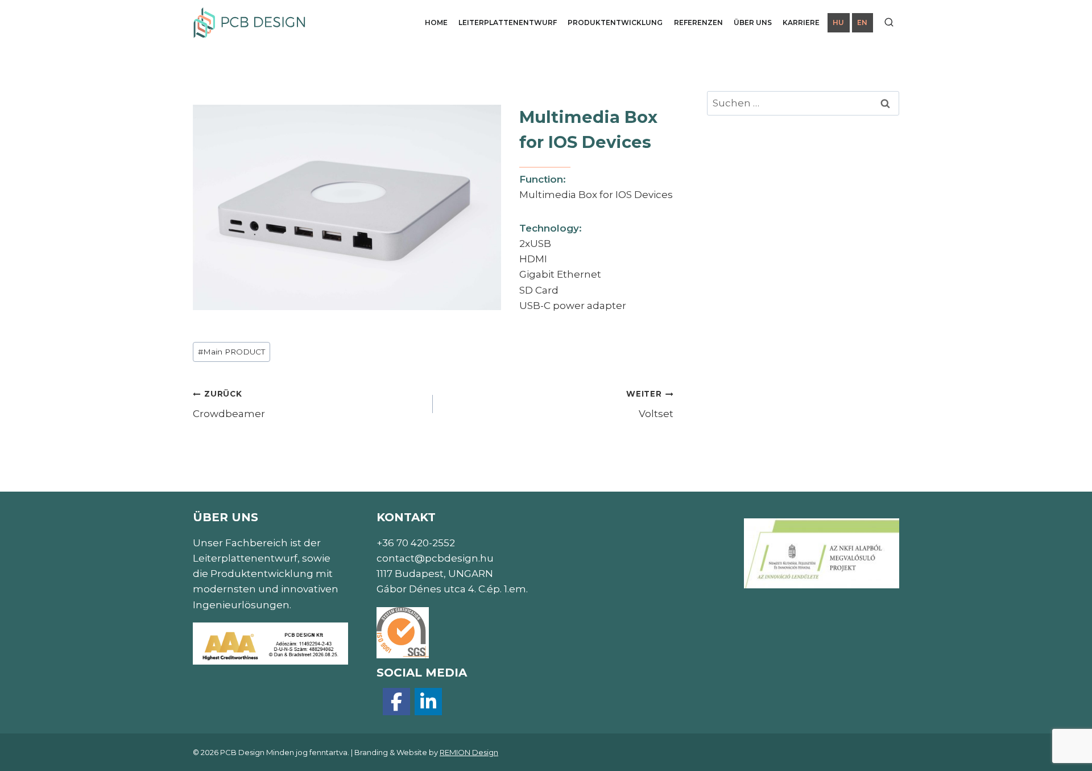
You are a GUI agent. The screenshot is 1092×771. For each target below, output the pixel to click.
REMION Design (469, 752)
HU (838, 22)
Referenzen (698, 22)
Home (436, 22)
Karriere (801, 22)
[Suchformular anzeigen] (889, 23)
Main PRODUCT (231, 351)
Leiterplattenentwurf (507, 22)
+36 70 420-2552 (416, 543)
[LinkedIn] (428, 701)
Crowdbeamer (229, 404)
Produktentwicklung (615, 22)
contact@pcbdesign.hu (435, 558)
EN (862, 22)
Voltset (649, 404)
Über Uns (753, 22)
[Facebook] (396, 701)
